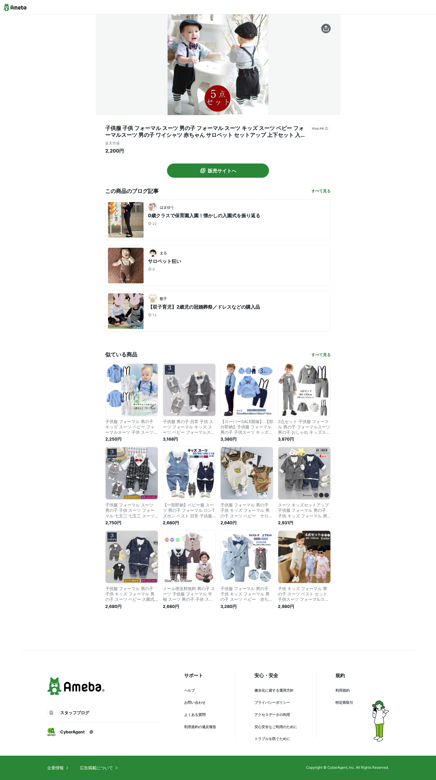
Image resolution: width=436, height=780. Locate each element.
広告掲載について (96, 767)
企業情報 (55, 767)
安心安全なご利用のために (275, 727)
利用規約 (342, 690)
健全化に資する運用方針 (274, 690)
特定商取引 (344, 702)
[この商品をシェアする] (326, 28)
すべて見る (321, 190)
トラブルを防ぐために (272, 738)
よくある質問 (195, 714)
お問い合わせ (195, 702)
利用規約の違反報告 (200, 727)
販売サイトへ (222, 171)
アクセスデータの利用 (272, 714)
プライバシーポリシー (272, 702)
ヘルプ (189, 690)
